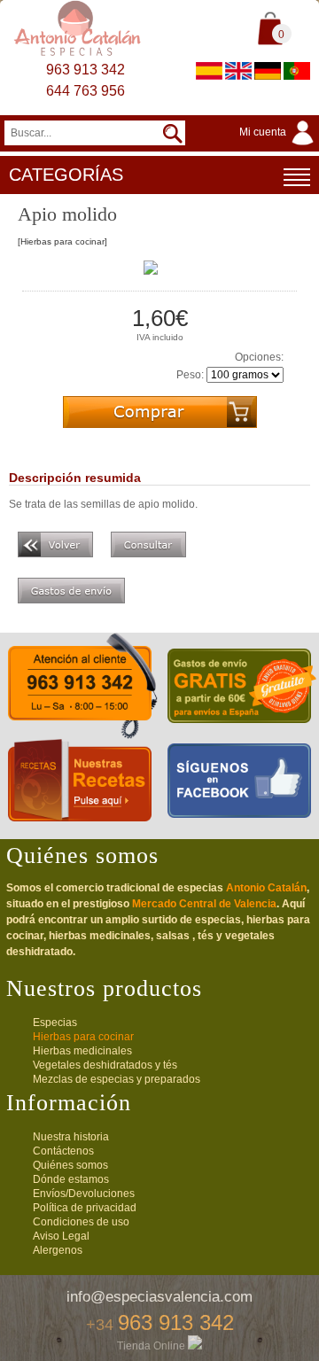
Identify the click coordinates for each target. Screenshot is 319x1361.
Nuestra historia (71, 1137)
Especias (55, 1022)
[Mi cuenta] (279, 146)
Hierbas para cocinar (83, 1036)
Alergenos (57, 1250)
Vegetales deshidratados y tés (105, 1065)
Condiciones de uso (81, 1222)
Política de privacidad (84, 1208)
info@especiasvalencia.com (159, 1296)
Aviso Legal (61, 1236)
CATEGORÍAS (66, 174)
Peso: (190, 375)
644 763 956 (85, 90)
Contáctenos (63, 1151)
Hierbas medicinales (82, 1051)
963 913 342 (85, 69)
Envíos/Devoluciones (84, 1193)
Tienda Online (152, 1346)
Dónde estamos (71, 1179)
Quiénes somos (70, 1165)
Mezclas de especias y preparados (116, 1079)
